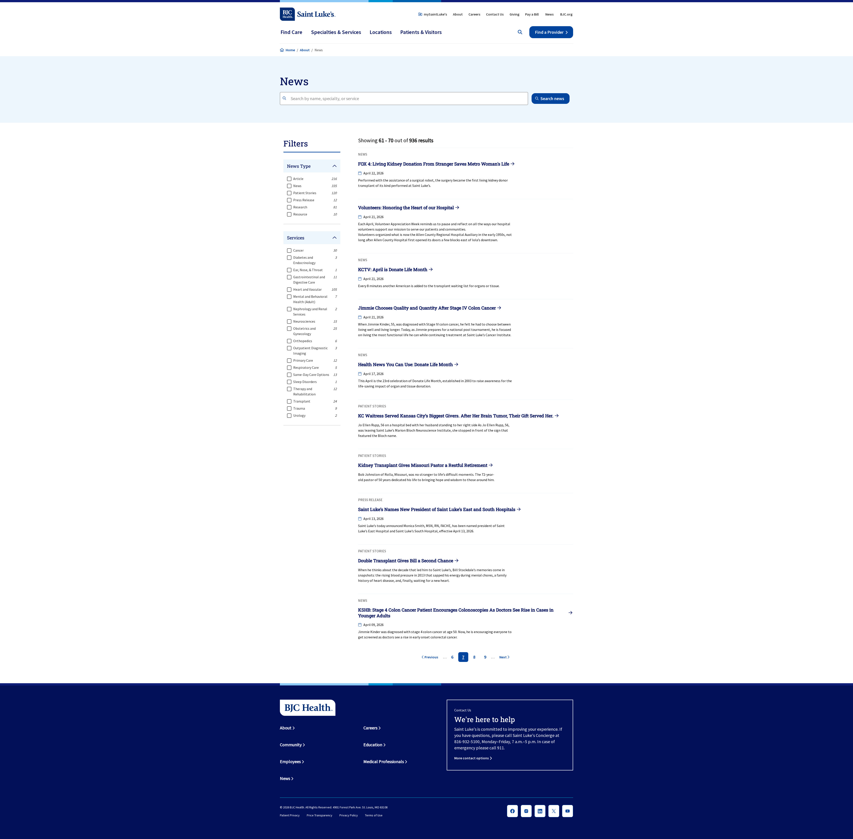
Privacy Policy (348, 815)
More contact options (471, 758)
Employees (290, 761)
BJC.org (566, 14)
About (458, 14)
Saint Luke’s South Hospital (417, 531)
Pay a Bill (532, 14)
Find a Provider (549, 32)
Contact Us (495, 14)
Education (372, 744)
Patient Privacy (290, 815)
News (549, 14)
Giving (514, 14)
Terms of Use (374, 815)
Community (291, 744)
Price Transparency (319, 815)
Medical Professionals (383, 761)
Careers (474, 14)
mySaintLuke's (435, 14)
